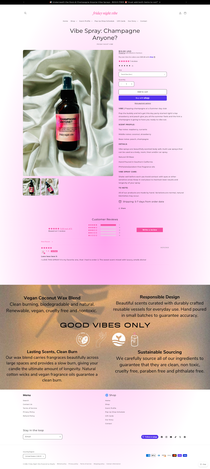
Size (120, 70)
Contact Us (27, 404)
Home (107, 401)
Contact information (114, 464)
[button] (25, 13)
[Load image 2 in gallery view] (49, 186)
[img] (46, 248)
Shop (107, 404)
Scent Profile (110, 408)
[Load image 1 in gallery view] (31, 186)
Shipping (122, 53)
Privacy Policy (29, 412)
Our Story (109, 420)
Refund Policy (29, 416)
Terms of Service (30, 408)
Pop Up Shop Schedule (115, 412)
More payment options (143, 103)
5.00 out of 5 (66, 229)
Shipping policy (99, 464)
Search (26, 401)
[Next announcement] (186, 2)
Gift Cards (109, 416)
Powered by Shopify (48, 464)
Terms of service (86, 464)
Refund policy (61, 464)
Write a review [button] (150, 230)
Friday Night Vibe (34, 464)
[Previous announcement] (23, 2)
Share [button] (123, 208)
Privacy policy (73, 464)
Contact (108, 424)
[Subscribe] (59, 436)
